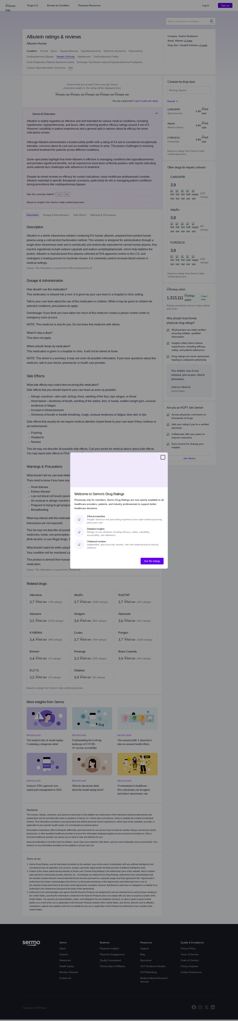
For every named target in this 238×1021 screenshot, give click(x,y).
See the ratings (152, 561)
